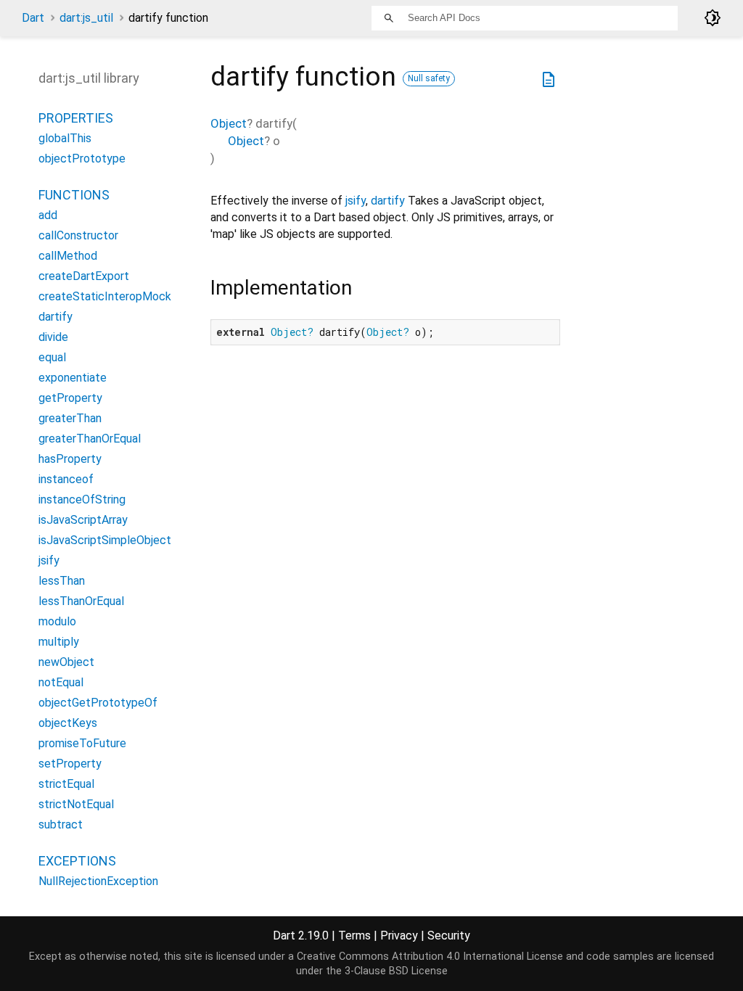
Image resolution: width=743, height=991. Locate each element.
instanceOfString (82, 499)
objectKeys (67, 723)
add (47, 215)
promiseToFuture (82, 743)
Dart (33, 18)
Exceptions (77, 860)
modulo (57, 621)
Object (228, 123)
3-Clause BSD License (396, 971)
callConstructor (78, 235)
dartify (388, 200)
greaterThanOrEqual (89, 438)
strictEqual (66, 784)
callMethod (67, 256)
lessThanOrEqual (81, 601)
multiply (58, 642)
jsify (355, 200)
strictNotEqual (76, 804)
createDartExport (83, 276)
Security (448, 935)
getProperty (70, 398)
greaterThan (70, 418)
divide (53, 337)
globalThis (64, 138)
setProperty (70, 763)
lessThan (61, 581)
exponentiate (72, 378)
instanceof (66, 479)
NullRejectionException (98, 881)
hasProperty (70, 459)
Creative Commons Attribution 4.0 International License (430, 956)
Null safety (429, 78)
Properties (75, 118)
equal (52, 357)
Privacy (399, 935)
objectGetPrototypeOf (97, 703)
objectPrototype (82, 158)
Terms (354, 935)
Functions (74, 194)
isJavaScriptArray (83, 520)
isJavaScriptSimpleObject (104, 540)
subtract (60, 824)
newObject (66, 662)
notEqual (60, 682)
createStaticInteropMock (104, 296)
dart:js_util (86, 18)
